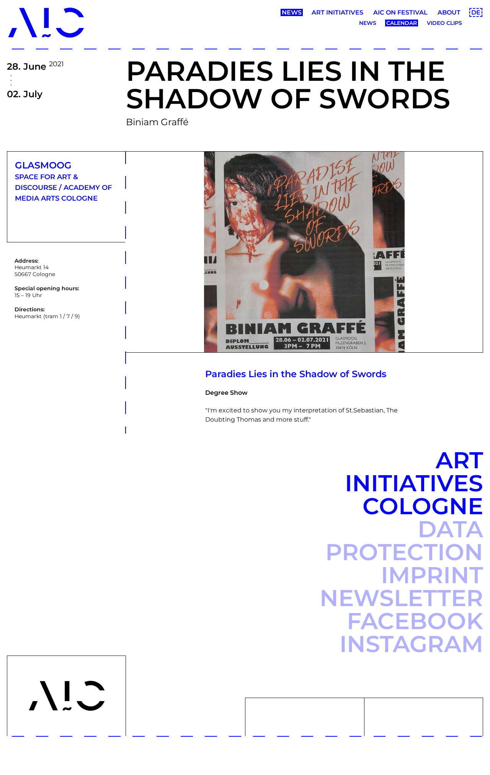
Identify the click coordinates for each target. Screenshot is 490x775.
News (292, 12)
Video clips (444, 23)
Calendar (401, 23)
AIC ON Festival (400, 12)
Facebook (415, 621)
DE (475, 12)
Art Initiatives (337, 12)
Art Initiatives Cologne (414, 483)
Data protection (404, 540)
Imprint (432, 575)
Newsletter (401, 598)
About (449, 12)
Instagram (411, 644)
